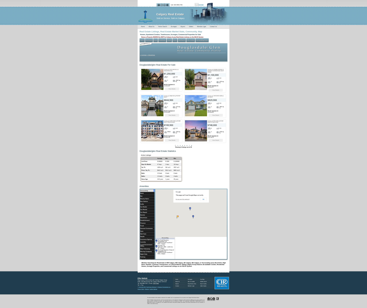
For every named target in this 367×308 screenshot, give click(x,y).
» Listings (143, 55)
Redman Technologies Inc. (164, 287)
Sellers (191, 26)
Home (143, 26)
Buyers (183, 26)
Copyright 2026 (142, 287)
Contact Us (213, 26)
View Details (172, 89)
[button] (193, 216)
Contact (177, 286)
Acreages (174, 26)
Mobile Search (203, 281)
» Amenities (151, 55)
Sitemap (147, 289)
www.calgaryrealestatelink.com (183, 274)
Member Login (201, 26)
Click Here (156, 283)
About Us (151, 26)
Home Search (162, 26)
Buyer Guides (203, 283)
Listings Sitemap (153, 289)
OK (203, 199)
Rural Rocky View (192, 283)
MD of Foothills (191, 281)
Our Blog (202, 279)
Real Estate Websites (151, 287)
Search (177, 283)
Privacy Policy (141, 289)
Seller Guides (203, 286)
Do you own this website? (183, 199)
